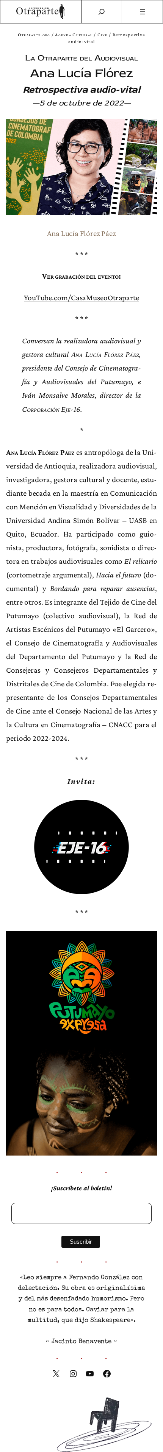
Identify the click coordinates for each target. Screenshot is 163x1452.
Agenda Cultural (73, 34)
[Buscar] (101, 11)
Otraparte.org (34, 34)
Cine (102, 34)
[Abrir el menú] (142, 11)
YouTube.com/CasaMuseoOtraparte (81, 297)
